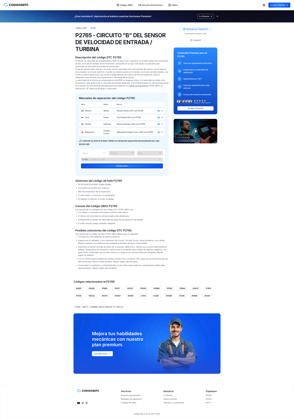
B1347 (207, 296)
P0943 (143, 288)
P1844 (182, 288)
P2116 (181, 296)
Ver (158, 111)
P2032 (92, 296)
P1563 (169, 288)
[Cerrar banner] (217, 16)
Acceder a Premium (195, 108)
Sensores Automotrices (152, 5)
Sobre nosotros (170, 399)
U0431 (195, 288)
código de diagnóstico (138, 86)
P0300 (209, 395)
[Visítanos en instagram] (87, 403)
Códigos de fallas (128, 403)
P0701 (104, 296)
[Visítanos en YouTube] (78, 403)
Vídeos (175, 5)
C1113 (143, 296)
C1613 (208, 288)
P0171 (208, 403)
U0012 (130, 288)
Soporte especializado (130, 395)
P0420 (209, 399)
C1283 (156, 296)
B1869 (194, 296)
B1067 (130, 296)
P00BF (169, 296)
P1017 (117, 288)
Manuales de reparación (131, 399)
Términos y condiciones (174, 403)
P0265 (92, 288)
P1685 (104, 288)
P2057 (118, 296)
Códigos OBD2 (126, 5)
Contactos (168, 395)
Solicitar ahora (122, 166)
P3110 (78, 296)
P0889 (157, 288)
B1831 (78, 288)
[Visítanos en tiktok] (83, 403)
